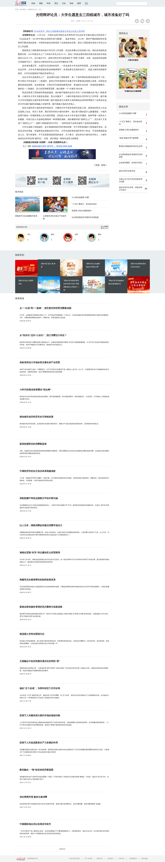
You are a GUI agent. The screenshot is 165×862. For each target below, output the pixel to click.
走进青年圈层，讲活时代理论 (130, 163)
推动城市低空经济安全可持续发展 (36, 416)
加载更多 (62, 849)
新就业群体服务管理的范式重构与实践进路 (41, 607)
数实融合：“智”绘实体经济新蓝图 (36, 769)
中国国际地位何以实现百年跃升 (35, 824)
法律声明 (121, 858)
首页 (16, 9)
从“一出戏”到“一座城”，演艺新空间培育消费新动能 (45, 308)
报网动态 (100, 858)
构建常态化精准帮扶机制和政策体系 (38, 579)
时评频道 (23, 9)
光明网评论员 (32, 9)
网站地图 (144, 858)
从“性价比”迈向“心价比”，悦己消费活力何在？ (43, 335)
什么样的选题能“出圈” (80, 197)
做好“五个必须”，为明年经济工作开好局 (40, 688)
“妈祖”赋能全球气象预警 (129, 138)
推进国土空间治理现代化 (32, 634)
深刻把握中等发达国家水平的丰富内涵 (39, 498)
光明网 (78, 21)
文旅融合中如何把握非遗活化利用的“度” (40, 661)
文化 (64, 3)
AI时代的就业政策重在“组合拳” (35, 389)
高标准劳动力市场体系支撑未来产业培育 (40, 362)
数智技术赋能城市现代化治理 (130, 146)
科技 (71, 3)
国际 (41, 3)
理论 (56, 3)
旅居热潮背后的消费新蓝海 (33, 444)
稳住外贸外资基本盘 (127, 171)
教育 (79, 3)
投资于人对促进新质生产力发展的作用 (39, 742)
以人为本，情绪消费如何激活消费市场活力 (41, 525)
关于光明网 (88, 858)
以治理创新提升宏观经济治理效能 (85, 217)
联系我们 (110, 858)
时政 (33, 3)
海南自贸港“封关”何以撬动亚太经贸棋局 (40, 552)
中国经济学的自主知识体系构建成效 (38, 471)
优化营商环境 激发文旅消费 (33, 797)
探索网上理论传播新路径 (81, 211)
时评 (48, 3)
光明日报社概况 (74, 858)
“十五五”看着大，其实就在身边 (84, 204)
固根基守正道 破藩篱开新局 (26, 216)
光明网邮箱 (133, 858)
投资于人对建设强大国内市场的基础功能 (40, 715)
